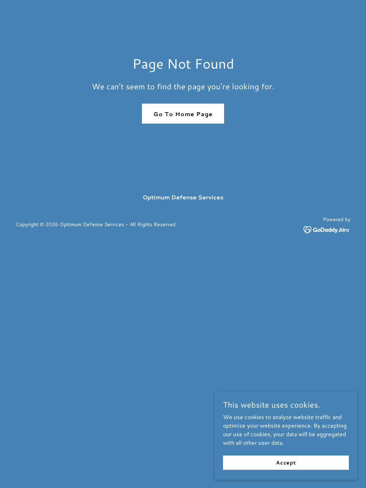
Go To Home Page (183, 114)
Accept (286, 462)
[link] (326, 229)
